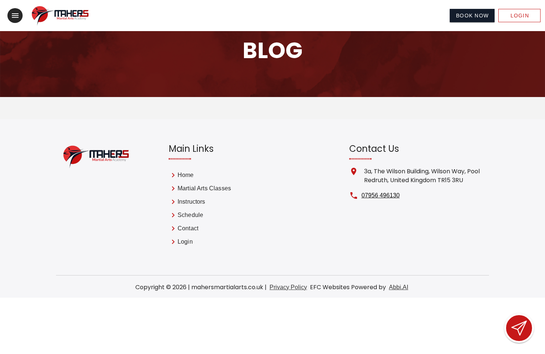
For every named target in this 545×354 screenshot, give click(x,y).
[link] (209, 176)
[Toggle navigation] (15, 15)
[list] (209, 210)
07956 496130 (380, 195)
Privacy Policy (288, 287)
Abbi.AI (398, 287)
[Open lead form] (519, 328)
